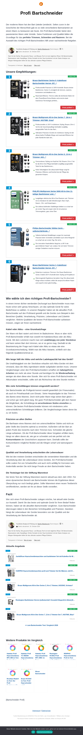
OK (33, 732)
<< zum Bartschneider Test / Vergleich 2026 (41, 625)
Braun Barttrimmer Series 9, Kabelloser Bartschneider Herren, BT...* (50, 81)
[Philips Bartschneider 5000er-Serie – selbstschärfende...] (20, 237)
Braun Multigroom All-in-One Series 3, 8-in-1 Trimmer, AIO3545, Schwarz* (45, 585)
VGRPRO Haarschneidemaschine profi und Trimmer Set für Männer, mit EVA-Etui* (45, 571)
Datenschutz (46, 711)
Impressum (36, 711)
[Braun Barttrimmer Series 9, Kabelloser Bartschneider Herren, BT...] (20, 89)
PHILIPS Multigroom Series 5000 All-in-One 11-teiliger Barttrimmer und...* (53, 192)
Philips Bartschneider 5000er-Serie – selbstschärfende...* (48, 229)
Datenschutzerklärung (44, 732)
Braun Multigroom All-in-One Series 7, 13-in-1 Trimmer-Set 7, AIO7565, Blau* (45, 615)
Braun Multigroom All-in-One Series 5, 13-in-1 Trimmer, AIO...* (52, 155)
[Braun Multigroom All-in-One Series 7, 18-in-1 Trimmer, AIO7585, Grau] (20, 126)
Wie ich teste (28, 65)
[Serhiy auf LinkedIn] (60, 49)
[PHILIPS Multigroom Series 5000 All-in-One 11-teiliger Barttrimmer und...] (20, 200)
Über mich (37, 65)
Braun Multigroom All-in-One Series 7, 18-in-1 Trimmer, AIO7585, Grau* (52, 118)
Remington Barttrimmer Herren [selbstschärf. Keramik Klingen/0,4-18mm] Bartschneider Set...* (45, 600)
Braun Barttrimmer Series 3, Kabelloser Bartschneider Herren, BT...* (50, 266)
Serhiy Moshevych (43, 49)
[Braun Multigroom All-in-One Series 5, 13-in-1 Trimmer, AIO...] (20, 163)
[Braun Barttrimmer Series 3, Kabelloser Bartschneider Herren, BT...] (20, 274)
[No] (80, 731)
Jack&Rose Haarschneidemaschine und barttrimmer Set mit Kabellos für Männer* (45, 556)
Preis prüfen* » (68, 107)
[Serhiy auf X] (62, 49)
